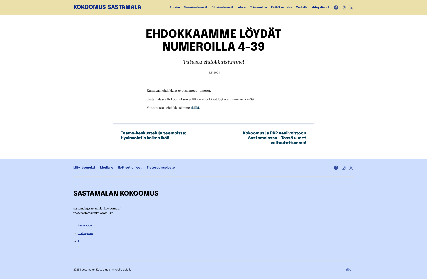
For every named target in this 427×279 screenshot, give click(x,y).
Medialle (301, 7)
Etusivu (175, 7)
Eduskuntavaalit (222, 7)
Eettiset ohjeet (130, 167)
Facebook (85, 225)
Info (240, 7)
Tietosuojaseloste (161, 167)
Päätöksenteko (281, 7)
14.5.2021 (213, 72)
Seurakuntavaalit (195, 7)
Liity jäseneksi (84, 167)
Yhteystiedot (320, 7)
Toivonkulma (258, 7)
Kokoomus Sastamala (107, 7)
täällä (195, 108)
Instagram (85, 233)
